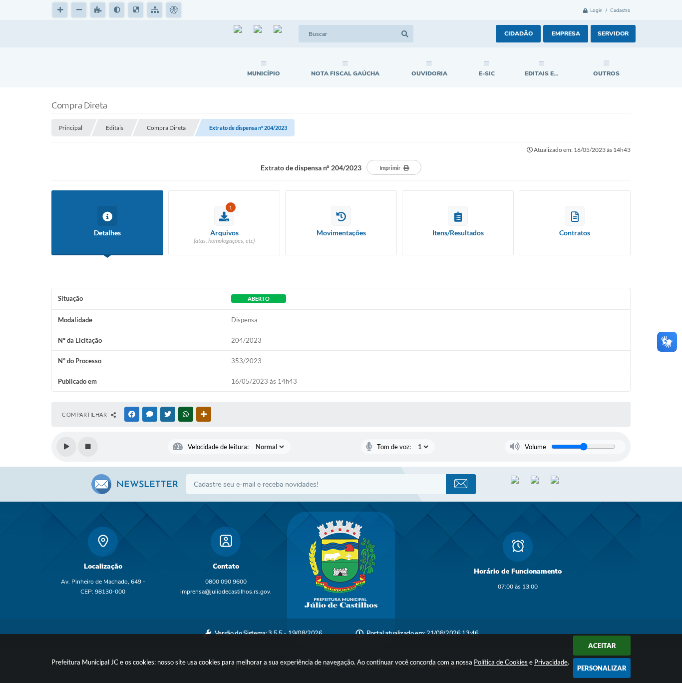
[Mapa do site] (154, 9)
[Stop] (88, 447)
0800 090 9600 (226, 582)
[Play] (66, 447)
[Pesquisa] (404, 33)
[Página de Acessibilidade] (173, 9)
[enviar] (461, 484)
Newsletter (147, 485)
